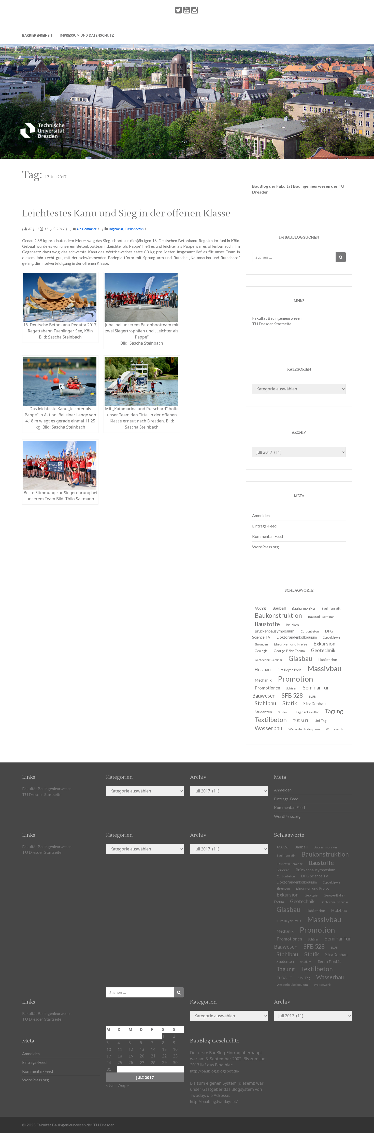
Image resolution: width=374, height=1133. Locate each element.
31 (108, 1069)
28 (153, 1062)
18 (120, 1055)
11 (120, 1049)
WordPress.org (265, 546)
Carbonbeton (134, 229)
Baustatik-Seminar (321, 617)
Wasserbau (268, 728)
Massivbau (324, 668)
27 (142, 1062)
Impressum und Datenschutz (87, 35)
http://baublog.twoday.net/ (214, 1101)
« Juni (111, 1085)
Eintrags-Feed (264, 525)
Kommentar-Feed (267, 536)
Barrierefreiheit (37, 35)
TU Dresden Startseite (271, 323)
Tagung (334, 711)
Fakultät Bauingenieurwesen (276, 318)
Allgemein (116, 229)
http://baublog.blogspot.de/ (214, 1070)
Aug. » (123, 1085)
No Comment (86, 229)
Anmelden (261, 515)
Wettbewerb (334, 729)
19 (130, 1055)
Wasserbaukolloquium (304, 729)
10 (108, 1049)
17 (108, 1055)
